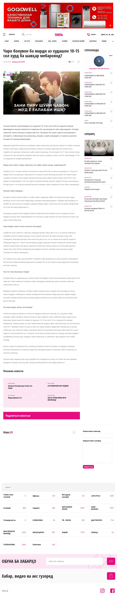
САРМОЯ (16, 41)
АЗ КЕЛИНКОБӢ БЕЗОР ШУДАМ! (58, 386)
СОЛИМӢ (64, 41)
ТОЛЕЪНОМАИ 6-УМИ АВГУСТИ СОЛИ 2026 (94, 86)
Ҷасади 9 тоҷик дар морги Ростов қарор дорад (95, 171)
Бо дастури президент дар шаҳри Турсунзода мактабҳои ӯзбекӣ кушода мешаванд (95, 200)
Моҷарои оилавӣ (78, 41)
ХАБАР (7, 41)
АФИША (104, 41)
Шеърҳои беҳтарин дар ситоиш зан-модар (20, 387)
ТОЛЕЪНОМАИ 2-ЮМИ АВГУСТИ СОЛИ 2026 (94, 95)
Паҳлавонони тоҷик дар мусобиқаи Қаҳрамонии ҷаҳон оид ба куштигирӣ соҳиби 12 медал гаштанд (94, 181)
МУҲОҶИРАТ (39, 41)
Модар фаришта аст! (15, 398)
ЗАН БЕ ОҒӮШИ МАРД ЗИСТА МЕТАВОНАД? (57, 399)
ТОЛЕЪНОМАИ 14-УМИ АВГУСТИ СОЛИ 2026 (94, 114)
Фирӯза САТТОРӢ (18, 62)
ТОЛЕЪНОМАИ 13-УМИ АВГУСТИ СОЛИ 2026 (94, 105)
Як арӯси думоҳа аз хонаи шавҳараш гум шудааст (93, 162)
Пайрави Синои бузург (92, 189)
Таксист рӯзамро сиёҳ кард (93, 123)
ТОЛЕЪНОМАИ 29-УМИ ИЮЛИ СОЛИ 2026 (94, 77)
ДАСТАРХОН (93, 41)
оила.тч (8, 487)
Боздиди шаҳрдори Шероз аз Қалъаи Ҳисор (94, 209)
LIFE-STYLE (27, 41)
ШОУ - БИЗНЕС (52, 41)
